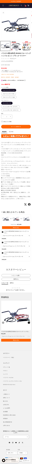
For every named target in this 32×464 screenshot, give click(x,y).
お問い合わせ (6, 425)
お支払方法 (6, 404)
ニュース (5, 374)
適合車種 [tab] (11, 131)
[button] (3, 5)
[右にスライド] (29, 46)
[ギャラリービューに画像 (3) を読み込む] (26, 46)
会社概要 (5, 411)
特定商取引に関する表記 (9, 415)
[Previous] (3, 323)
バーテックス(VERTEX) (7, 61)
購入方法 (5, 401)
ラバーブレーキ (7, 103)
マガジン (5, 370)
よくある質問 (6, 408)
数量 (2, 113)
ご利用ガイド (6, 394)
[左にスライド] (3, 46)
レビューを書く (16, 275)
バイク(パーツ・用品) (8, 357)
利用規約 (5, 418)
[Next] (29, 323)
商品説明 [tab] (4, 131)
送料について (6, 397)
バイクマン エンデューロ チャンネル (12, 381)
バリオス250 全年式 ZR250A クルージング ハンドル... (15, 331)
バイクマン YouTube (8, 377)
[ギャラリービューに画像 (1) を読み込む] (5, 46)
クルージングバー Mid (8, 93)
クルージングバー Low (9, 90)
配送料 (6, 70)
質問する (16, 279)
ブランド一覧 (6, 367)
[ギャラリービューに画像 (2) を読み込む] (16, 46)
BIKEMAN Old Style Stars (9, 384)
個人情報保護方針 (7, 422)
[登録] (27, 437)
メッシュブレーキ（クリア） (10, 106)
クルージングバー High (9, 97)
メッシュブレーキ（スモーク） (11, 110)
